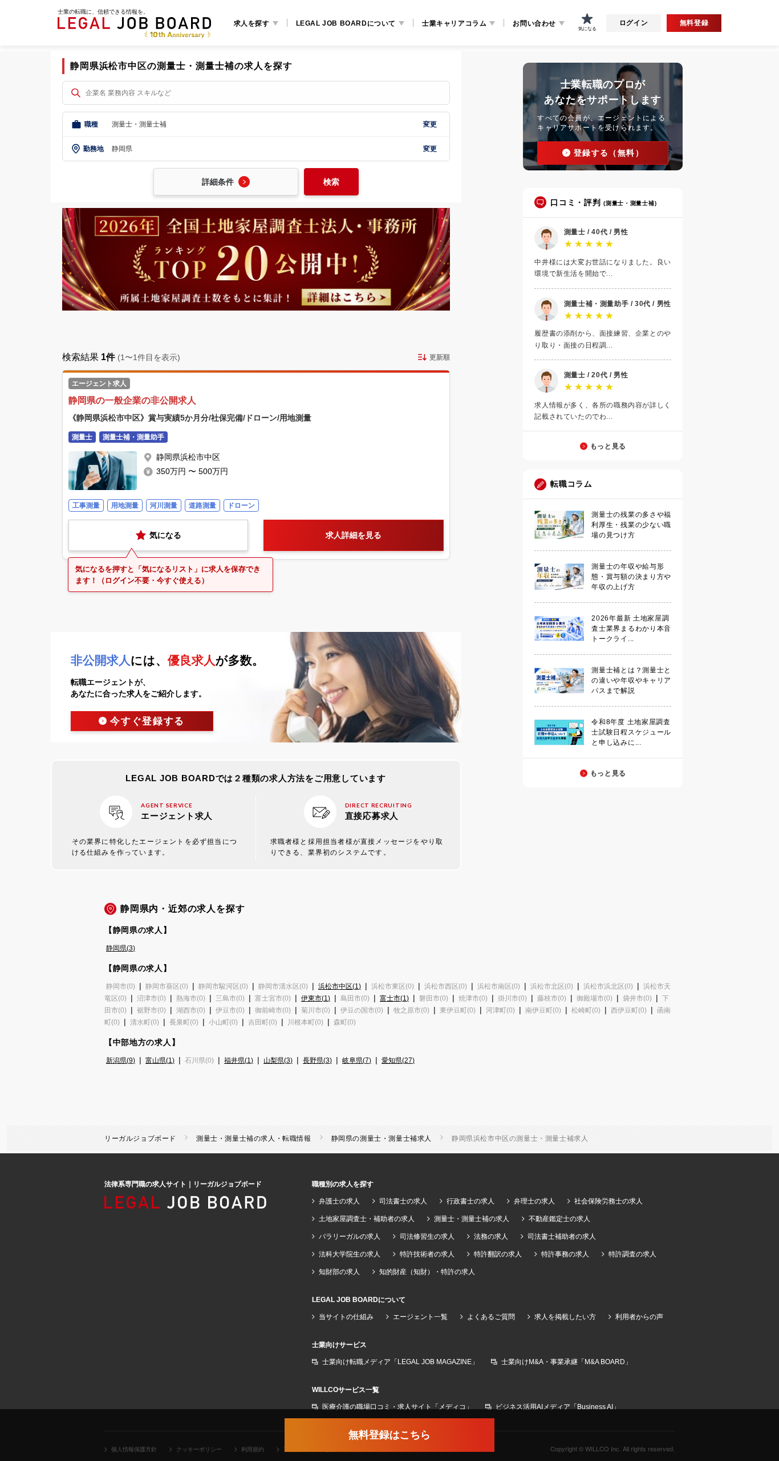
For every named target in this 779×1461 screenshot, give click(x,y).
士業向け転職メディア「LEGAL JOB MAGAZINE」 (400, 1362)
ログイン (633, 23)
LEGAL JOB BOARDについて (346, 23)
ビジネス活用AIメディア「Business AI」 (558, 1407)
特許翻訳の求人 (498, 1254)
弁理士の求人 (534, 1201)
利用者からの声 (639, 1317)
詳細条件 (218, 181)
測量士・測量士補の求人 (471, 1219)
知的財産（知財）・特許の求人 (427, 1272)
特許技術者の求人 (427, 1254)
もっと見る (608, 446)
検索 (331, 181)
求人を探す (252, 23)
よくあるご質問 (491, 1317)
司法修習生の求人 (427, 1236)
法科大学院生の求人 (349, 1254)
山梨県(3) (278, 1060)
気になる (165, 535)
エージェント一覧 (420, 1317)
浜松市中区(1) (339, 986)
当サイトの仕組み (346, 1317)
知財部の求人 (339, 1272)
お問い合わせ (534, 23)
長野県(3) (317, 1060)
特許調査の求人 (632, 1254)
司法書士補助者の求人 (562, 1236)
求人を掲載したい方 (565, 1317)
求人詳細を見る (354, 535)
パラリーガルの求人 (349, 1236)
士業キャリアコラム (454, 23)
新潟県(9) (120, 1060)
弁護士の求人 (339, 1201)
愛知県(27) (398, 1060)
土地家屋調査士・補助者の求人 (367, 1219)
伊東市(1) (315, 998)
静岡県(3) (120, 948)
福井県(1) (238, 1060)
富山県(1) (160, 1060)
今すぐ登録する (147, 721)
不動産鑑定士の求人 (559, 1219)
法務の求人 (491, 1236)
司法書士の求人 (403, 1201)
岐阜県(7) (356, 1060)
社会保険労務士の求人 (608, 1201)
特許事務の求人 (565, 1254)
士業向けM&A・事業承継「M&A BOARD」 (566, 1362)
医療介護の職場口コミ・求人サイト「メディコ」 (397, 1407)
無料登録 (694, 23)
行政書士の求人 (470, 1201)
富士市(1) (394, 998)
